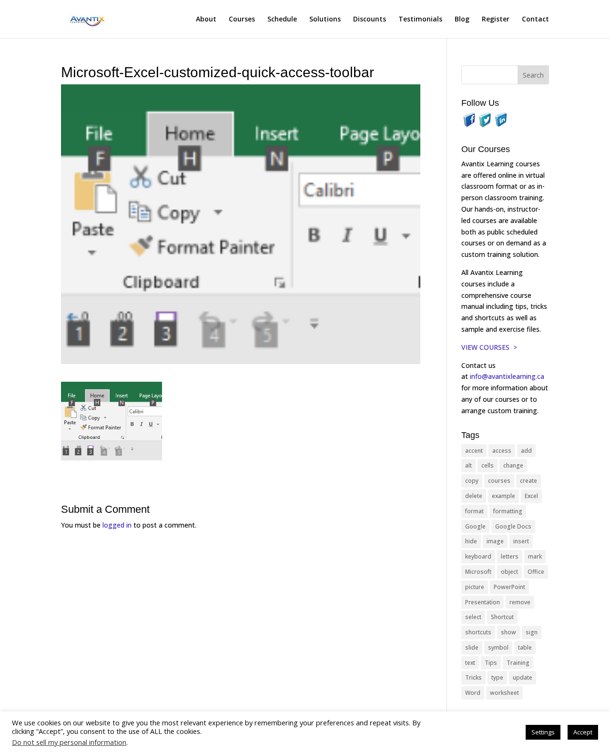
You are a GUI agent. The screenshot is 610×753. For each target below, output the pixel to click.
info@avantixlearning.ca (508, 376)
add (526, 451)
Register (495, 19)
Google (475, 526)
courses (499, 481)
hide (471, 541)
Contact (535, 19)
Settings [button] (543, 732)
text (470, 663)
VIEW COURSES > (489, 347)
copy (471, 481)
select (473, 617)
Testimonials (420, 19)
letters (509, 556)
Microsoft (478, 572)
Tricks (473, 677)
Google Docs (513, 526)
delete (473, 496)
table (525, 647)
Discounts (369, 19)
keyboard (478, 556)
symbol (498, 647)
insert (521, 541)
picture (474, 587)
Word (472, 693)
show (508, 632)
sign (532, 632)
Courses (242, 19)
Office (536, 572)
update (522, 677)
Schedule (282, 19)
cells (487, 465)
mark (535, 556)
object (509, 572)
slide (471, 647)
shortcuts (478, 632)
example (503, 496)
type (497, 677)
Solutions (325, 19)
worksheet (504, 693)
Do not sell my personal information (69, 742)
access (501, 451)
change (513, 465)
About (206, 19)
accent (474, 451)
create (528, 481)
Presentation (482, 602)
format (474, 511)
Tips (491, 663)
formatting (507, 511)
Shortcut (502, 617)
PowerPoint (509, 587)
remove (519, 602)
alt (468, 465)
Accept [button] (582, 732)
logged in (117, 524)
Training (518, 663)
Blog (462, 19)
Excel (531, 496)
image (495, 541)
